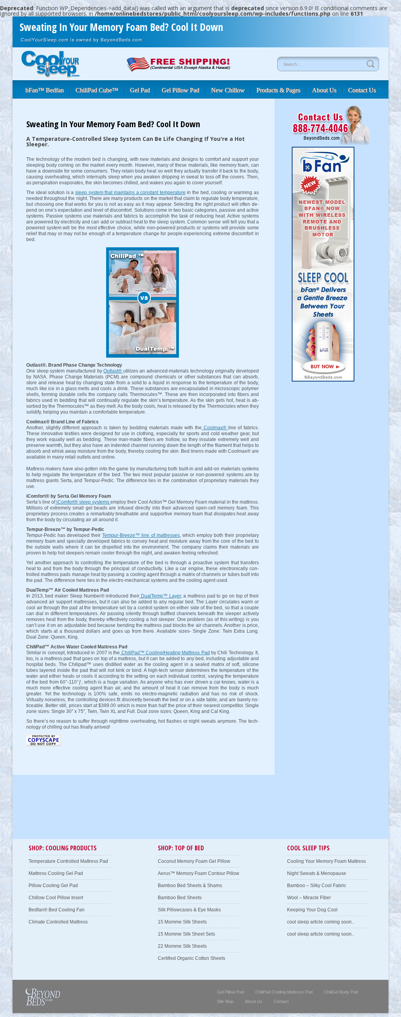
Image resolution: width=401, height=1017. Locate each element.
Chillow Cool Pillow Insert (56, 897)
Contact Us (362, 90)
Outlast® (113, 371)
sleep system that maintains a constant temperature (130, 192)
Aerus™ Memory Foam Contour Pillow (198, 873)
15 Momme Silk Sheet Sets (186, 934)
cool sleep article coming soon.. (320, 922)
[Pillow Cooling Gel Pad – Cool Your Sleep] (50, 75)
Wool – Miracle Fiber (309, 897)
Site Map (225, 1001)
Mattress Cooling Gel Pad (56, 873)
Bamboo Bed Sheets (180, 897)
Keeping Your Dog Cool (312, 910)
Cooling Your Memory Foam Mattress (326, 861)
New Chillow (228, 90)
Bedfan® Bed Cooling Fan (57, 910)
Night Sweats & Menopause (316, 873)
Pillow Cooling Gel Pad (53, 885)
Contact (281, 1001)
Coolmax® (215, 427)
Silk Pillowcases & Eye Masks (189, 910)
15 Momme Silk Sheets (182, 922)
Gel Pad (140, 90)
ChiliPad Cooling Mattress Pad (283, 992)
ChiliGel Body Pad (341, 992)
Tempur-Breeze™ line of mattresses (140, 535)
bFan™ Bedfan (44, 90)
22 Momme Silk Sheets (182, 946)
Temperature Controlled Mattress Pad (68, 861)
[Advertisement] (106, 823)
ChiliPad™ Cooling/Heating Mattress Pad (165, 652)
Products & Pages (278, 90)
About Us (324, 90)
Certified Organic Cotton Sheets (191, 958)
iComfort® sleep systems (82, 502)
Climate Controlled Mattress (58, 922)
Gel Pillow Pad (180, 90)
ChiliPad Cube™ (97, 90)
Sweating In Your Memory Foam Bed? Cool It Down (121, 27)
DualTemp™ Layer (160, 596)
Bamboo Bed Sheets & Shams (190, 885)
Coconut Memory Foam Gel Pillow (194, 861)
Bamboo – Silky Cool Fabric (316, 885)
